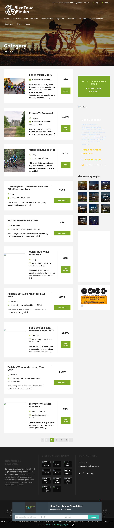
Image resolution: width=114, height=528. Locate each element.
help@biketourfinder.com (89, 466)
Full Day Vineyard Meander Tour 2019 (26, 295)
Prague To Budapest (41, 113)
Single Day (60, 19)
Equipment (9, 24)
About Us (55, 2)
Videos (27, 24)
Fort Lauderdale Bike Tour (23, 220)
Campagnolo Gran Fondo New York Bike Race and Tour (28, 188)
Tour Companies (96, 19)
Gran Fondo (72, 19)
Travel (19, 24)
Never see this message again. (57, 525)
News (80, 2)
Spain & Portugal (82, 220)
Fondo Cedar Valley (40, 74)
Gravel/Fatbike (47, 19)
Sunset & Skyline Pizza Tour (39, 253)
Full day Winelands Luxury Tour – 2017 (27, 368)
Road (26, 19)
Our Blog (73, 2)
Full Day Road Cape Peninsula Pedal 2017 (41, 329)
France (82, 197)
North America (82, 208)
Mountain (34, 19)
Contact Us (64, 2)
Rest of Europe (94, 209)
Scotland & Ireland (105, 208)
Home (6, 19)
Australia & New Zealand (105, 185)
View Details (65, 91)
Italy (94, 197)
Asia (93, 186)
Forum (86, 2)
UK (94, 220)
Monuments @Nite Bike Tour (40, 405)
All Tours (82, 19)
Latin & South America (105, 197)
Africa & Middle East (82, 185)
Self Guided (16, 19)
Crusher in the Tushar (42, 149)
